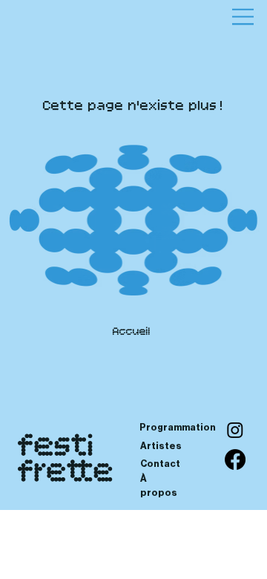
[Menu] (243, 16)
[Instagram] (235, 429)
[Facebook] (235, 459)
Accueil (132, 332)
